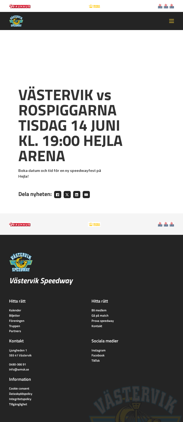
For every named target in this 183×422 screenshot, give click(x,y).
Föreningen (16, 320)
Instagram (99, 350)
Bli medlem (99, 310)
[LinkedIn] (76, 194)
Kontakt (97, 326)
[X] (67, 194)
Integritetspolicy (20, 398)
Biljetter (14, 315)
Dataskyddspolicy (20, 393)
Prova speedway (103, 320)
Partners (15, 331)
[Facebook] (57, 194)
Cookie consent (19, 388)
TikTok (96, 360)
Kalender (15, 310)
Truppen (14, 326)
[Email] (86, 194)
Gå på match (100, 315)
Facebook (98, 355)
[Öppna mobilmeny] (171, 21)
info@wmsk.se (19, 369)
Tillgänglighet (18, 404)
